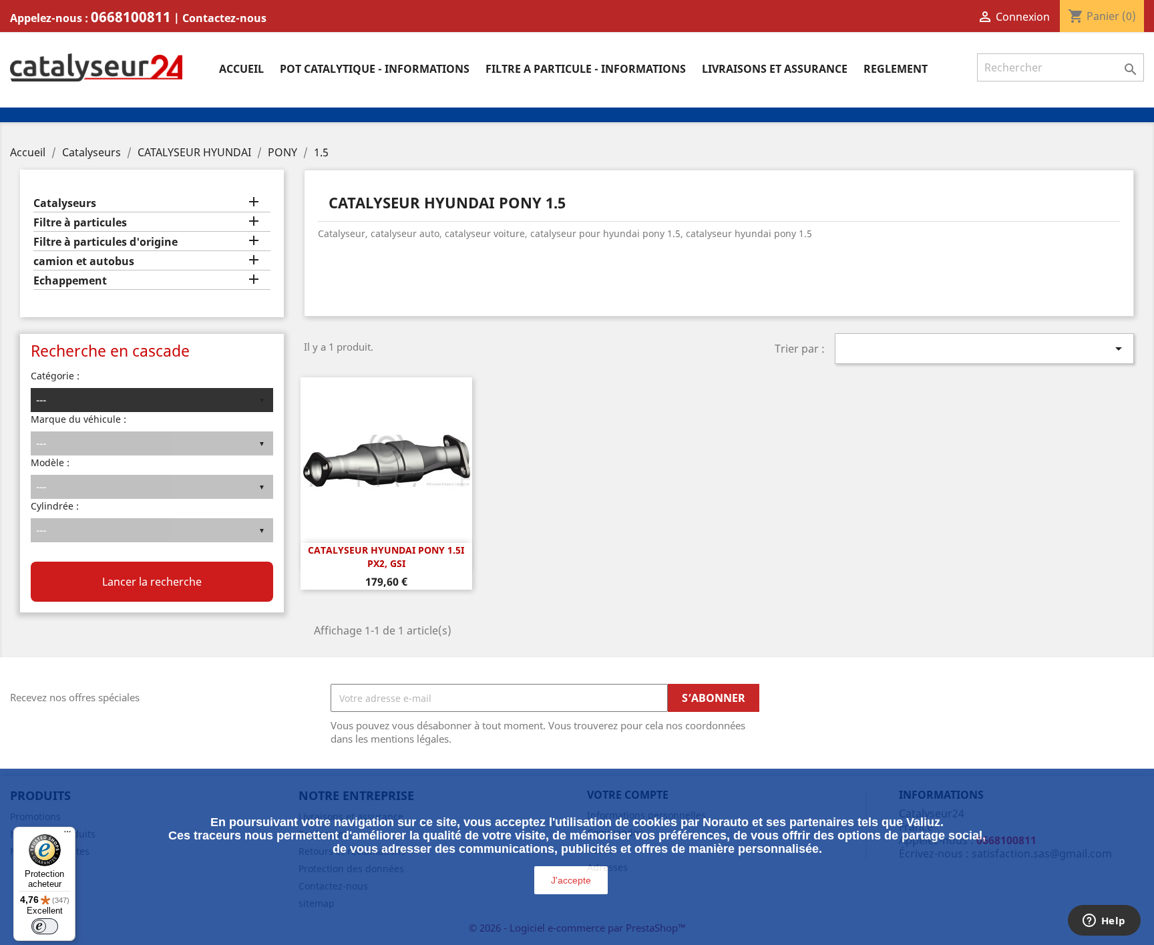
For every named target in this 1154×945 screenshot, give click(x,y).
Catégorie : (55, 375)
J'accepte (571, 880)
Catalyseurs (64, 203)
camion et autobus (83, 261)
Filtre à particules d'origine (105, 242)
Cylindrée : (55, 506)
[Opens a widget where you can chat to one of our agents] (1104, 921)
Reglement (895, 68)
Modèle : (50, 462)
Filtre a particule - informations (586, 68)
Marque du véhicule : (78, 419)
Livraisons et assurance (774, 68)
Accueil (241, 68)
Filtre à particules (80, 223)
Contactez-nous (224, 18)
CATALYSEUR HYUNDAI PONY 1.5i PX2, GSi (386, 557)
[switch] (44, 926)
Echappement (70, 281)
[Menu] (67, 835)
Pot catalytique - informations (374, 68)
